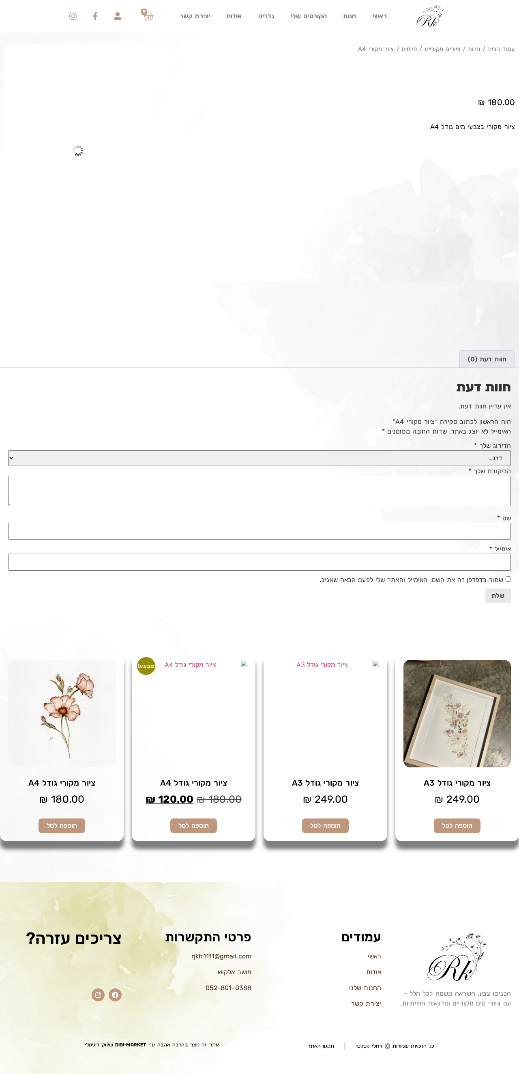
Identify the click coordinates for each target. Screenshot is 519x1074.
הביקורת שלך (489, 471)
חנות (349, 16)
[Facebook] (115, 994)
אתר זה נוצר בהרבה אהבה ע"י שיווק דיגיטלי (152, 1044)
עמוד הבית (501, 49)
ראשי (380, 16)
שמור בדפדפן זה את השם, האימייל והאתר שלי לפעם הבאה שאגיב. (411, 580)
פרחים (409, 49)
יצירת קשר (195, 16)
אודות (234, 16)
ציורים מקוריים (442, 49)
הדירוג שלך (492, 445)
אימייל (500, 549)
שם (504, 518)
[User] (117, 16)
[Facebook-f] (95, 16)
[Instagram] (73, 16)
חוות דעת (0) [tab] (487, 359)
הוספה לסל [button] (457, 825)
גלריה (266, 16)
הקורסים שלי (309, 16)
